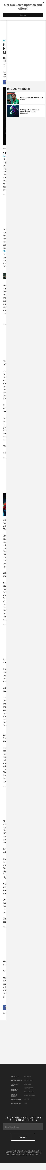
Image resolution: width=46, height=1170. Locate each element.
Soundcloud (29, 1095)
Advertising (16, 1080)
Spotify (27, 1099)
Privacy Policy (14, 1090)
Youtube (27, 1084)
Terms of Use (15, 1084)
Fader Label (16, 1099)
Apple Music (29, 1091)
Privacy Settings (24, 1153)
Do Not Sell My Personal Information (24, 1154)
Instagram (28, 1087)
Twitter (27, 1076)
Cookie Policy (14, 1095)
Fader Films (16, 1103)
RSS (25, 1103)
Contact (15, 1076)
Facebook (28, 1080)
